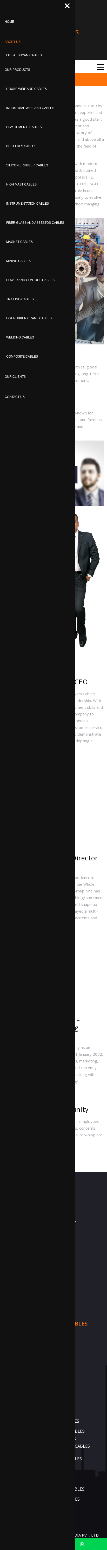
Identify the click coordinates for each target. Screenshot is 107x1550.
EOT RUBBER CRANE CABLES (29, 318)
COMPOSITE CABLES (22, 356)
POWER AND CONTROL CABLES (30, 280)
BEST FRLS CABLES (21, 146)
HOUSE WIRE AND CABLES (26, 89)
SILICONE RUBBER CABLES (27, 165)
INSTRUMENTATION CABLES (27, 203)
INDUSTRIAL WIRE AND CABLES (30, 108)
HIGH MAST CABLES (21, 184)
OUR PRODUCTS (17, 70)
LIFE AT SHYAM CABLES (24, 55)
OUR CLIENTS (15, 377)
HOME (9, 22)
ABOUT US (13, 42)
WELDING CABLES (20, 337)
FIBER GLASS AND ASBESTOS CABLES (35, 223)
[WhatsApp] (82, 1544)
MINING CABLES (18, 261)
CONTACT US (15, 397)
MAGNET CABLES (19, 242)
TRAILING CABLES (20, 299)
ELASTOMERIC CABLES (24, 127)
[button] (89, 67)
